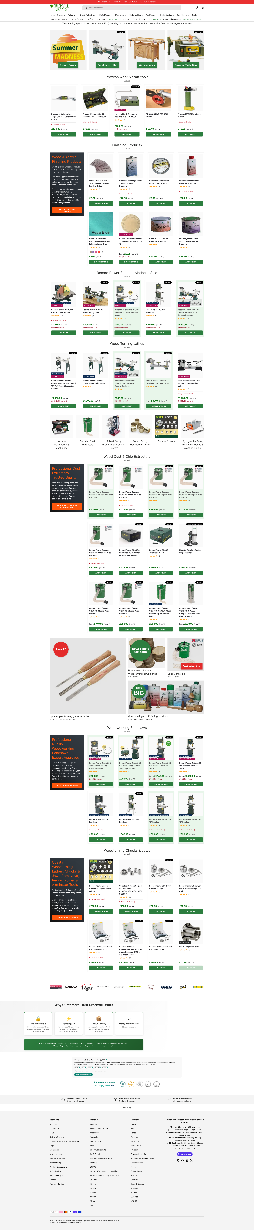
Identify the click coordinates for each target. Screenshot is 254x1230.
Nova (133, 1128)
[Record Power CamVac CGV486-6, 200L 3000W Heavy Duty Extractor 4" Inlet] (161, 593)
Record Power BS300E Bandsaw (156, 311)
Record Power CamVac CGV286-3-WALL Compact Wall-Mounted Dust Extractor (189, 612)
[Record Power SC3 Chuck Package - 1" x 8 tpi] (161, 932)
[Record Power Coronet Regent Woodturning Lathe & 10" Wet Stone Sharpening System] (63, 365)
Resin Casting (166, 15)
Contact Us (54, 1128)
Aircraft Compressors (99, 1128)
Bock (92, 1146)
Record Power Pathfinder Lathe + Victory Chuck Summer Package (188, 312)
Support (53, 1180)
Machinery (119, 15)
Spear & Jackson (138, 1184)
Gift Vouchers (94, 19)
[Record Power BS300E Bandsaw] (158, 294)
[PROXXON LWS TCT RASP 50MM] (158, 98)
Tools (194, 15)
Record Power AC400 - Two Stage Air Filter (159, 551)
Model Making (135, 15)
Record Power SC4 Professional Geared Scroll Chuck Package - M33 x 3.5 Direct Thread (130, 951)
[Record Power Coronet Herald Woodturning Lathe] (158, 365)
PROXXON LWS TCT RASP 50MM (157, 115)
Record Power (137, 1163)
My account (55, 1150)
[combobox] (131, 7)
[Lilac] (93, 252)
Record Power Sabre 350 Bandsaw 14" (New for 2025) (160, 765)
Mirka (92, 1201)
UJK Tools (135, 1197)
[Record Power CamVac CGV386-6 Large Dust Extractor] (101, 593)
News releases (56, 1154)
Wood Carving (77, 19)
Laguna (93, 1188)
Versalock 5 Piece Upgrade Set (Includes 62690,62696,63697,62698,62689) (131, 890)
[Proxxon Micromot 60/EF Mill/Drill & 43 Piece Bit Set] (95, 98)
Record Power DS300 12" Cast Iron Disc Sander (62, 311)
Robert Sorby (136, 1171)
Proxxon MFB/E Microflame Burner (189, 115)
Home (52, 15)
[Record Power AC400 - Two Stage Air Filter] (161, 535)
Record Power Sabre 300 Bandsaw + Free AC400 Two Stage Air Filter (130, 765)
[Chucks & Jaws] (166, 426)
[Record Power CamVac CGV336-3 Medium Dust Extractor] (101, 535)
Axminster (94, 1137)
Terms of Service (57, 1184)
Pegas (133, 1133)
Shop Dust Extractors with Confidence (67, 506)
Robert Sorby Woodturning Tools (140, 443)
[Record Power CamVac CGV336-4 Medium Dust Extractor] (131, 477)
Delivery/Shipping (57, 1137)
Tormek (134, 1192)
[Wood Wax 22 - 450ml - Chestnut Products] (161, 224)
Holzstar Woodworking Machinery (61, 444)
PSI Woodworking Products (142, 1158)
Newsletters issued (57, 1158)
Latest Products (114, 19)
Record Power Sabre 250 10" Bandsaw (160, 820)
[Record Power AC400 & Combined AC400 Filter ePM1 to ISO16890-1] (131, 535)
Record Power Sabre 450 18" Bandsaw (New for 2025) (190, 765)
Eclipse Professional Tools (101, 1158)
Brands (60, 15)
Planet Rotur (136, 1146)
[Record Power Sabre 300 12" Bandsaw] (191, 805)
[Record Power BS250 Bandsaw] (101, 805)
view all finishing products (67, 210)
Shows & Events (139, 19)
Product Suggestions (58, 1167)
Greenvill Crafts (76, 1222)
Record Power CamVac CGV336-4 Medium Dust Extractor (130, 494)
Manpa (93, 1197)
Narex (133, 1124)
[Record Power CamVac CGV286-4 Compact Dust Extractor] (191, 477)
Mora (92, 1205)
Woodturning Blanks (58, 19)
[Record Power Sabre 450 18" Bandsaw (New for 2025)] (191, 748)
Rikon (133, 1167)
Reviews (126, 19)
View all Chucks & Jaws (67, 917)
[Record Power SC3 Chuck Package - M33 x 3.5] (101, 932)
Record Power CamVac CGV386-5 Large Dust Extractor (129, 611)
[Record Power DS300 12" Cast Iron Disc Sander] (63, 294)
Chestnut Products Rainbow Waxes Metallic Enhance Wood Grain (99, 241)
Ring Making (182, 15)
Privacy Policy (55, 1163)
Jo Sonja (93, 1180)
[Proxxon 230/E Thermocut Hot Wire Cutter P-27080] (127, 98)
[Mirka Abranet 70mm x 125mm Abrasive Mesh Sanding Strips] (101, 166)
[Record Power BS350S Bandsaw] (131, 805)
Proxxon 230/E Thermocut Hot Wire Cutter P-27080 (125, 115)
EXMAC (93, 1167)
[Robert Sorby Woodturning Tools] (140, 426)
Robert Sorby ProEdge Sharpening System (113, 444)
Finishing (71, 15)
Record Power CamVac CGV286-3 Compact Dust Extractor (160, 494)
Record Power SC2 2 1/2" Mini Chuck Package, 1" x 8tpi (190, 888)
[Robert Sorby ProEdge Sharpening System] (113, 426)
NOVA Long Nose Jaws (189, 947)
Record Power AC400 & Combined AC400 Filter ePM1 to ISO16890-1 (129, 553)
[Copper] (90, 252)
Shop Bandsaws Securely (67, 786)
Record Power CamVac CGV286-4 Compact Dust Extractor (190, 494)
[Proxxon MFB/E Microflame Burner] (190, 98)
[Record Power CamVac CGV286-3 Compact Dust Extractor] (161, 477)
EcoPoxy (93, 1163)
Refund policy (55, 1171)
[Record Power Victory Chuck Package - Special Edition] (101, 871)
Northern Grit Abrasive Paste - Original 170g (159, 182)
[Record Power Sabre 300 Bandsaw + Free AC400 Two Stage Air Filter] (131, 748)
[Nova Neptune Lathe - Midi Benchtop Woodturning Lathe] (190, 365)
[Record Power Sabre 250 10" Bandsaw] (161, 805)
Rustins (134, 1175)
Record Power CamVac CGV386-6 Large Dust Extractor (99, 611)
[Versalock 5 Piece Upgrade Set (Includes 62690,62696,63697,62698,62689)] (131, 871)
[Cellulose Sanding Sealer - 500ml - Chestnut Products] (131, 166)
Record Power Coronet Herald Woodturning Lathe (157, 382)
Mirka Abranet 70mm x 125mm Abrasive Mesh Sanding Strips (99, 183)
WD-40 (134, 1201)
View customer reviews (83, 1074)
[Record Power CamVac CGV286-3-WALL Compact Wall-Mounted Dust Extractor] (191, 593)
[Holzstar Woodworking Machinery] (61, 426)
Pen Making (150, 15)
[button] (203, 7)
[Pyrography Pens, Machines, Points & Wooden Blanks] (192, 426)
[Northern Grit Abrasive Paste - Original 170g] (161, 166)
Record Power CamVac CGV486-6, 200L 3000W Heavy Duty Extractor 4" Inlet (160, 612)
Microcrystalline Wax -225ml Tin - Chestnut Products (188, 241)
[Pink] (96, 252)
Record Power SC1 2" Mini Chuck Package (160, 887)
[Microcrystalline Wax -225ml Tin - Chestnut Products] (191, 224)
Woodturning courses (172, 19)
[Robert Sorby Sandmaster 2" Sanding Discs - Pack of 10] (131, 224)
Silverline (134, 1180)
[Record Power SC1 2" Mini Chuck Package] (161, 871)
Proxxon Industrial (138, 1154)
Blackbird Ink (95, 1141)
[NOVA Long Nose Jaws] (191, 932)
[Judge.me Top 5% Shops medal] (148, 1084)
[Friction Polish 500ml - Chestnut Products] (191, 166)
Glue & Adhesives (87, 15)
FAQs (52, 1133)
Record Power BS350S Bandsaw (129, 820)
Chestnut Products (98, 1150)
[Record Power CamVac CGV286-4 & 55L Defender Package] (101, 477)
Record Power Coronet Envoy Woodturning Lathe (94, 382)
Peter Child (135, 1141)
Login (52, 1146)
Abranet (93, 1124)
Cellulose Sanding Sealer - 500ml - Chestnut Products (130, 183)
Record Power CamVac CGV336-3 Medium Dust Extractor (100, 553)
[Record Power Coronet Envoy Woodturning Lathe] (95, 365)
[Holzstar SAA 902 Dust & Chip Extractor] (191, 535)
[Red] (99, 252)
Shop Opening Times (192, 19)
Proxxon (134, 1150)
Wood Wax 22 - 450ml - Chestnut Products (159, 240)
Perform (134, 1137)
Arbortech (94, 1133)
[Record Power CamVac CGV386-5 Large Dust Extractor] (131, 593)
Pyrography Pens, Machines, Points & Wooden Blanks (192, 444)
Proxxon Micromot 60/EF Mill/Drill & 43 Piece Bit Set (94, 115)
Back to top (127, 1107)
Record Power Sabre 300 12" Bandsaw (190, 820)
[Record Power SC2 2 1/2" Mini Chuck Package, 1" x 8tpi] (191, 871)
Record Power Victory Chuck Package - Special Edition (100, 888)
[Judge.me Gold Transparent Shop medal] (131, 1084)
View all (127, 81)
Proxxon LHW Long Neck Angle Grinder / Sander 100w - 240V (63, 117)
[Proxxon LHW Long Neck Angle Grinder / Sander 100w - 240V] (63, 98)
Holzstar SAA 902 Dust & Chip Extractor (190, 551)
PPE (103, 19)
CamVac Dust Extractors (87, 443)
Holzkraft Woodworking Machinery (104, 1171)
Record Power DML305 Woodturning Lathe (93, 311)
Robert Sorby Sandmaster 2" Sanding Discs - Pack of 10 (130, 241)
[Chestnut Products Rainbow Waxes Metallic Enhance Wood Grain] (101, 224)
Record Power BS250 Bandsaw (98, 820)
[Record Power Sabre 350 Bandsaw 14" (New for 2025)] (161, 748)
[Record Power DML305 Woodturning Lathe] (95, 294)
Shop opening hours (58, 1175)
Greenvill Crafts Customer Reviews (64, 1141)
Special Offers (155, 19)
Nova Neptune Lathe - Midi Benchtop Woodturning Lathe (189, 383)
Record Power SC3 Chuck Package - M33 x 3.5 (100, 948)
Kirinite (93, 1184)
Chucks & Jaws (166, 441)
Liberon (93, 1192)
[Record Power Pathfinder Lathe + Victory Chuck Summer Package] (190, 294)
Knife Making (104, 15)
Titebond (135, 1188)
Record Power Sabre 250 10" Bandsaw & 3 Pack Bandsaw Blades (126, 312)
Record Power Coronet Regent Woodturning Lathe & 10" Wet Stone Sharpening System (63, 385)
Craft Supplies (96, 1154)
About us (53, 1124)
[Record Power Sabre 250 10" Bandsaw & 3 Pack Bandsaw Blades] (127, 294)
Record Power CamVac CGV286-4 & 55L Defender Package (101, 494)
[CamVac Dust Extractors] (87, 426)
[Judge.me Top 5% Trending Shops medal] (156, 1084)
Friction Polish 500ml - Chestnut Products (189, 182)
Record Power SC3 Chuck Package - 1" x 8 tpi (160, 948)
